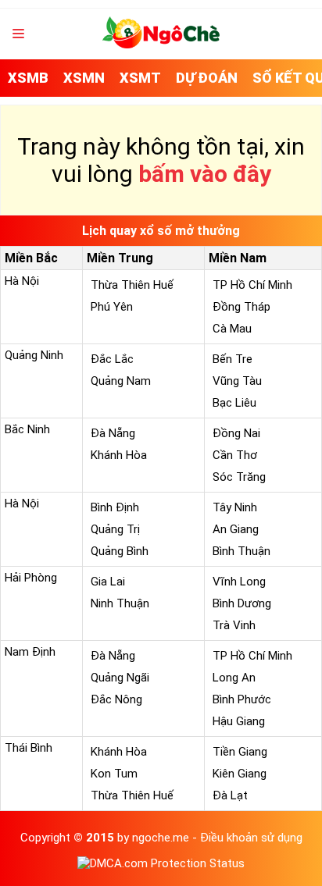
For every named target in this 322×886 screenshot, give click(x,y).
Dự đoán (207, 77)
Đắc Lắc (112, 359)
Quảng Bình (119, 551)
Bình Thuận (241, 551)
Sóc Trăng (239, 477)
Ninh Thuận (120, 603)
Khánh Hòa (119, 455)
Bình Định (115, 507)
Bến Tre (232, 359)
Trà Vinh (234, 625)
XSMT (140, 77)
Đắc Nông (116, 699)
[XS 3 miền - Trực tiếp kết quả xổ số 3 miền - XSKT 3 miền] (161, 44)
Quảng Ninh (34, 355)
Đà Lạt (230, 795)
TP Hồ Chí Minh (252, 285)
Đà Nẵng (113, 433)
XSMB (28, 77)
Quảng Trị (115, 529)
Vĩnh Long (239, 582)
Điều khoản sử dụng (251, 838)
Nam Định (30, 652)
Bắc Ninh (27, 429)
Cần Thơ (235, 455)
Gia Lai (108, 582)
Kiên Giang (240, 774)
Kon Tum (114, 774)
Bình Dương (242, 603)
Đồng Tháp (241, 307)
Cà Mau (232, 329)
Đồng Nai (236, 433)
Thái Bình (28, 748)
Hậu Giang (239, 721)
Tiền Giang (240, 752)
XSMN (84, 77)
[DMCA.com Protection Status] (161, 863)
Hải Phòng (31, 578)
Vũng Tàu (237, 381)
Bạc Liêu (234, 403)
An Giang (236, 529)
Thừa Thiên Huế (132, 285)
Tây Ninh (235, 507)
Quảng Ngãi (120, 678)
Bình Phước (242, 699)
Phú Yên (112, 307)
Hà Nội (22, 281)
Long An (234, 678)
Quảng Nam (121, 381)
